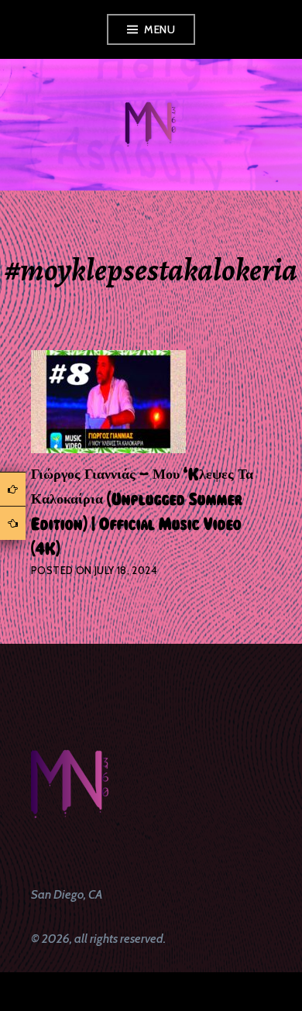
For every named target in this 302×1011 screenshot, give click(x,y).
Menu (159, 29)
